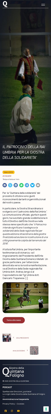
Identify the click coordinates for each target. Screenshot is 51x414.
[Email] (38, 185)
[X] (10, 185)
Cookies (20, 403)
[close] (43, 5)
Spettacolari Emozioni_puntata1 (17, 391)
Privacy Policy (9, 403)
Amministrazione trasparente (16, 399)
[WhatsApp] (21, 185)
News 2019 (8, 172)
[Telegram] (27, 185)
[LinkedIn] (16, 185)
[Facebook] (5, 185)
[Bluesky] (32, 185)
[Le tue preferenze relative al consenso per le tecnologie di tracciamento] (46, 409)
